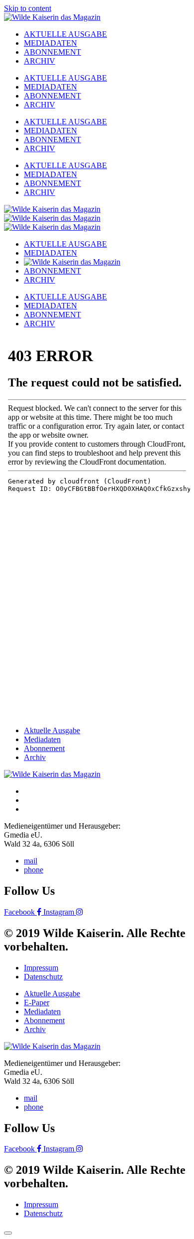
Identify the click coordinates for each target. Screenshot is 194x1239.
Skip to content (27, 8)
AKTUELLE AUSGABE (65, 34)
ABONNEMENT (52, 52)
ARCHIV (39, 61)
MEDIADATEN (50, 43)
